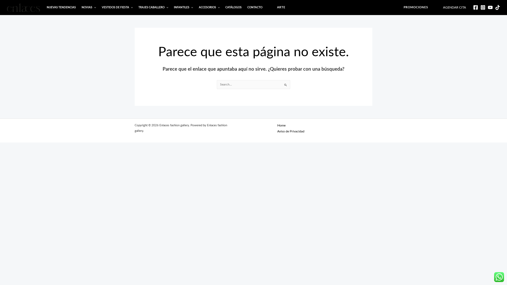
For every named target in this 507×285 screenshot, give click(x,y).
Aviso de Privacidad (290, 131)
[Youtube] (490, 7)
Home (281, 125)
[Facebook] (475, 7)
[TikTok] (497, 7)
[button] (94, 7)
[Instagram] (482, 7)
